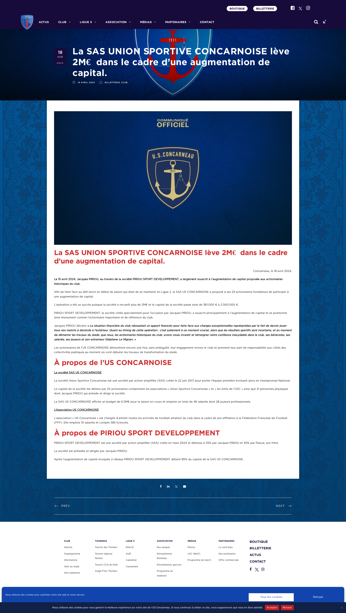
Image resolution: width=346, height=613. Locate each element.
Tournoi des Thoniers (106, 547)
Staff (128, 554)
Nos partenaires (227, 554)
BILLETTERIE (265, 8)
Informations (70, 560)
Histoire (68, 547)
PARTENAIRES (176, 22)
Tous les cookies (271, 597)
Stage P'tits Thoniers (106, 571)
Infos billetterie (72, 573)
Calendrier (131, 560)
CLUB (62, 22)
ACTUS (44, 22)
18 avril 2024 (86, 82)
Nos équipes (163, 547)
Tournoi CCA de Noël (106, 565)
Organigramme (72, 554)
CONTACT (207, 22)
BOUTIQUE (237, 8)
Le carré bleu (226, 547)
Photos (191, 547)
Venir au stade (71, 566)
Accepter (272, 607)
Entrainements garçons (169, 565)
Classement (132, 566)
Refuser (318, 597)
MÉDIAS (146, 22)
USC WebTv (194, 554)
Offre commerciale (229, 560)
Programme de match (199, 560)
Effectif (130, 547)
